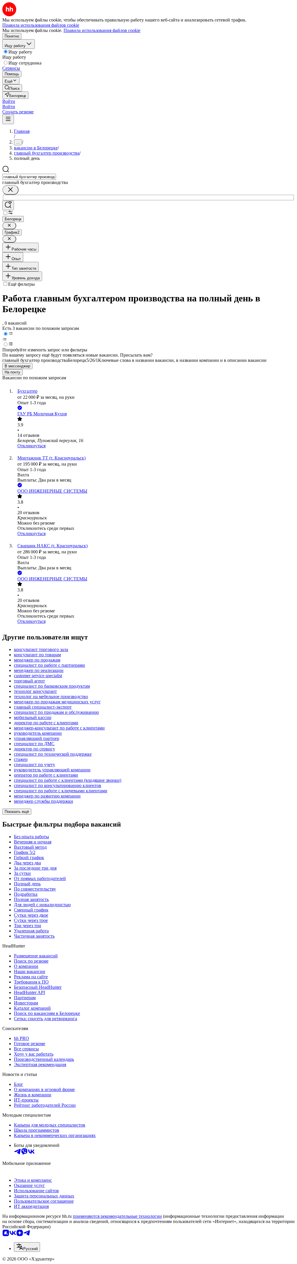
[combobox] (29, 177)
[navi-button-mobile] (8, 119)
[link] (12, 88)
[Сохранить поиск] (8, 205)
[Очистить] (10, 190)
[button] (8, 101)
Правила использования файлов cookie (102, 30)
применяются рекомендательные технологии (117, 1216)
